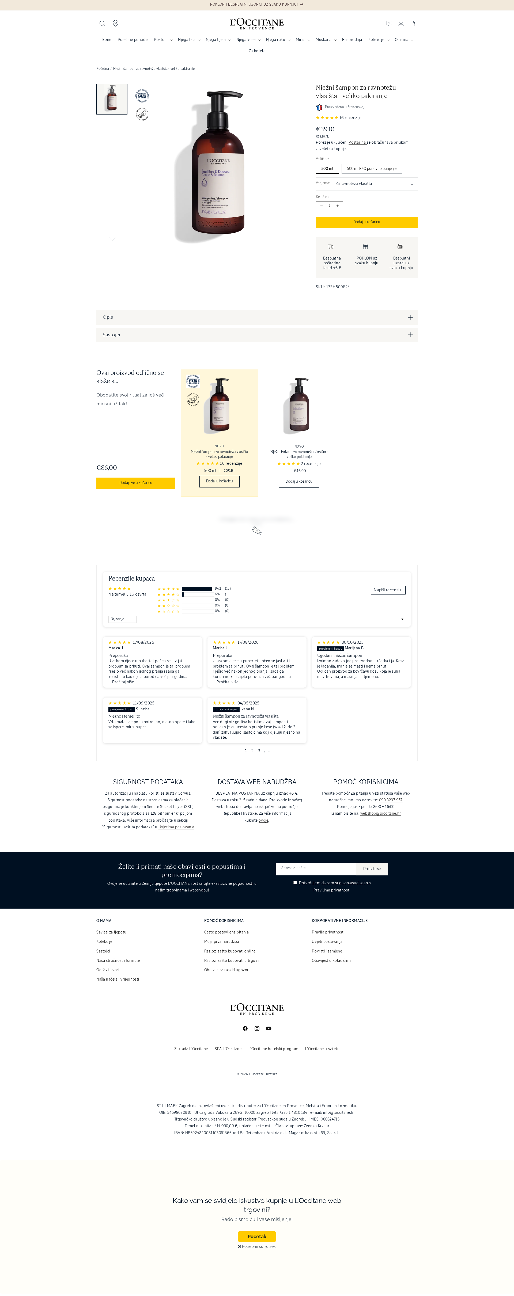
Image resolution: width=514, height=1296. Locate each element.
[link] (219, 433)
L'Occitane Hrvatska (263, 1074)
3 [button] (259, 751)
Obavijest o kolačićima (332, 961)
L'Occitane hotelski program (273, 1049)
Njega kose (246, 40)
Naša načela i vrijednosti (117, 979)
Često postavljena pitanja (226, 932)
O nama (402, 40)
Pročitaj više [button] (123, 682)
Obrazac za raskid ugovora (227, 970)
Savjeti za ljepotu (111, 932)
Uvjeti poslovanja (327, 942)
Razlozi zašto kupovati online (230, 951)
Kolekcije (376, 40)
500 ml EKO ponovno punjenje (371, 169)
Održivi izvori (107, 970)
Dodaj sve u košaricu (135, 483)
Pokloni (161, 40)
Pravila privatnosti (328, 932)
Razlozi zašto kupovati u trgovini (233, 961)
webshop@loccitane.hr (380, 813)
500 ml (327, 169)
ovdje (263, 820)
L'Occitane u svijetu (322, 1049)
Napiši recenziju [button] (388, 590)
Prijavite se (372, 869)
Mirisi (300, 40)
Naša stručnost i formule (118, 961)
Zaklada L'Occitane (191, 1049)
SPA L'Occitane (228, 1049)
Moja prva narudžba (221, 942)
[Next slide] (112, 239)
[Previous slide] (112, 89)
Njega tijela (216, 40)
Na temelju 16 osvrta (127, 594)
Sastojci (103, 951)
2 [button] (252, 751)
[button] (102, 23)
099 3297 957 (391, 800)
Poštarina (358, 142)
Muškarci (324, 40)
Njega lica (186, 40)
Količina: (323, 197)
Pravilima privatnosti (331, 890)
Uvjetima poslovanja (176, 827)
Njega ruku (275, 40)
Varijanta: (323, 183)
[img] (120, 643)
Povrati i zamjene (327, 951)
